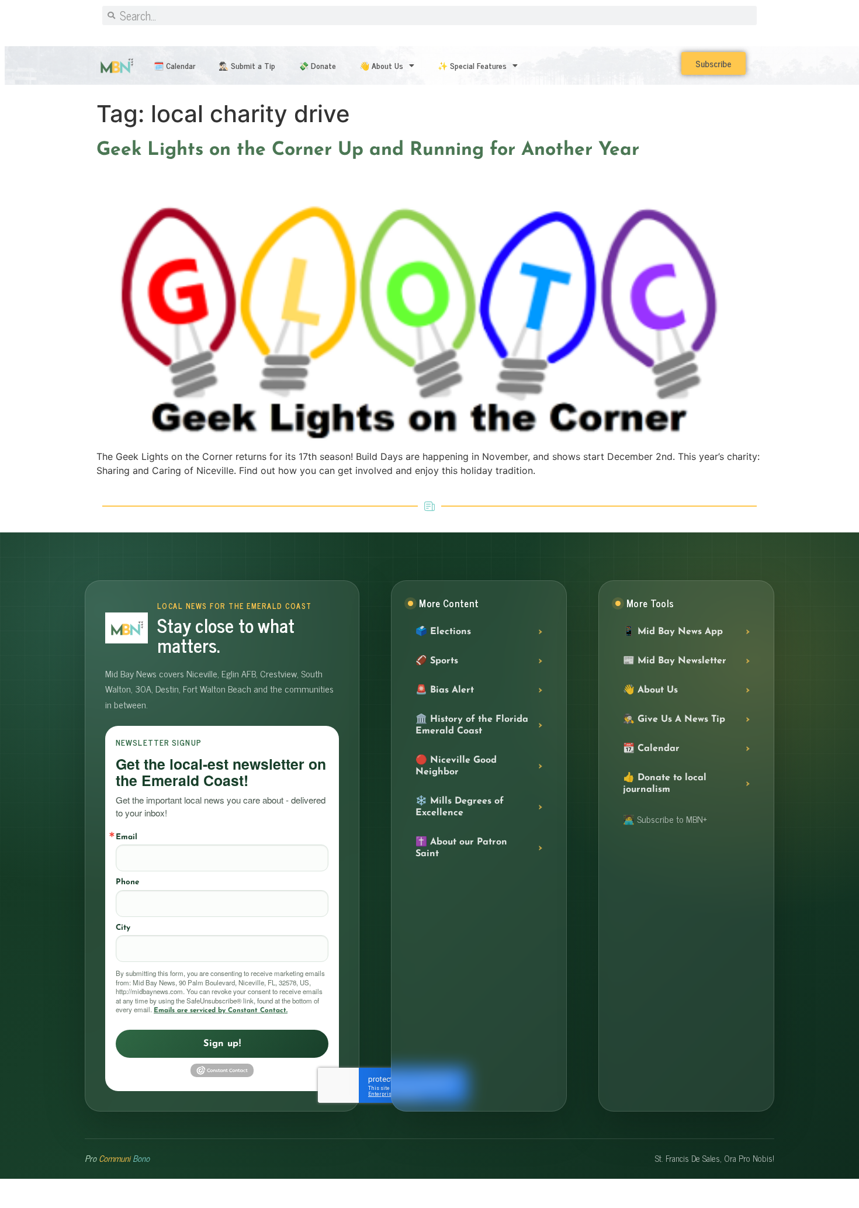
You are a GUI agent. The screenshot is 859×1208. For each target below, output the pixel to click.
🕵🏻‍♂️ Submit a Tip (247, 65)
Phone (127, 882)
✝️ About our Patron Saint (461, 848)
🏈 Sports (436, 661)
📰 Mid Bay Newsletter (674, 661)
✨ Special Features (472, 65)
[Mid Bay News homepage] (126, 627)
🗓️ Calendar (174, 65)
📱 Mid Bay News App (673, 631)
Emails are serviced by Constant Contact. (221, 1010)
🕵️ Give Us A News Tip (674, 719)
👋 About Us (381, 65)
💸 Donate (317, 65)
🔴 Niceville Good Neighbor (456, 766)
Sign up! (222, 1043)
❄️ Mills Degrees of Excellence (459, 807)
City (123, 928)
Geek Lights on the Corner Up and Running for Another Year (367, 150)
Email (126, 837)
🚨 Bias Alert (444, 690)
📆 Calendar (651, 748)
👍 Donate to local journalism (664, 783)
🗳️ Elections (443, 631)
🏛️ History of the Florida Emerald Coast (471, 725)
